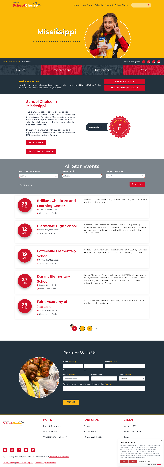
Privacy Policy (9, 463)
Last (85, 370)
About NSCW (130, 426)
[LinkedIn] (154, 62)
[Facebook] (143, 62)
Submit (71, 402)
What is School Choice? (55, 437)
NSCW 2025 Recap (93, 437)
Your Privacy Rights (24, 463)
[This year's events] (20, 70)
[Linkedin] (33, 450)
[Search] (55, 176)
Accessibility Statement (45, 463)
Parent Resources (52, 426)
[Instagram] (19, 450)
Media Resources (132, 431)
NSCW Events (91, 431)
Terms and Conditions (59, 457)
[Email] (159, 62)
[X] (149, 62)
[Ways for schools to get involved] (61, 70)
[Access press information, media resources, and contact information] (102, 70)
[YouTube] (26, 450)
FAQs (126, 437)
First (64, 370)
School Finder (50, 431)
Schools (87, 426)
